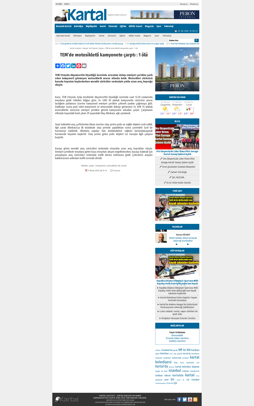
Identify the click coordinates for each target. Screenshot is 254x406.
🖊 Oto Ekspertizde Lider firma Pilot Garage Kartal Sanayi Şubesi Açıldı (177, 160)
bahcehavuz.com (129, 405)
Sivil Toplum (93, 48)
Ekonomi (112, 26)
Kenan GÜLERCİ (183, 231)
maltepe (185, 371)
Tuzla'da (170, 383)
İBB (188, 350)
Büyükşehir (91, 26)
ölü (119, 166)
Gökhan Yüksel (163, 375)
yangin (157, 371)
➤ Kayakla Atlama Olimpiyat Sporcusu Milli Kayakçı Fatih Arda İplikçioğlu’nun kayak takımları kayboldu (177, 290)
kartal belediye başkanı (187, 366)
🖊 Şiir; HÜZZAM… (177, 177)
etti (187, 380)
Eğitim (123, 26)
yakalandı (158, 380)
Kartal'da (187, 353)
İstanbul (195, 379)
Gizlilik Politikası (120, 400)
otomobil (158, 358)
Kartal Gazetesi (75, 48)
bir (172, 379)
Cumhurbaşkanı (160, 383)
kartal (189, 375)
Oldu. (176, 362)
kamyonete (101, 166)
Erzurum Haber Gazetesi (177, 338)
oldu (171, 354)
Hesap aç (184, 4)
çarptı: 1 (92, 166)
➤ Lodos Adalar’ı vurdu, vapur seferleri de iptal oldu (177, 313)
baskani (185, 358)
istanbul (175, 370)
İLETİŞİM (59, 4)
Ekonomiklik (177, 335)
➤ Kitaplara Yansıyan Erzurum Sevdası (177, 318)
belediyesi (195, 354)
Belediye (78, 26)
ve (180, 349)
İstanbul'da (166, 350)
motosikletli (112, 166)
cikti (197, 363)
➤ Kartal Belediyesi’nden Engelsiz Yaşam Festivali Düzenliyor (177, 299)
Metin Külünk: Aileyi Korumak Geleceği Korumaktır (183, 236)
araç (197, 376)
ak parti (164, 371)
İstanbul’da (194, 371)
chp (174, 354)
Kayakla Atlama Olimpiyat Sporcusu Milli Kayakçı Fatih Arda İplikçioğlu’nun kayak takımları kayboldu (177, 283)
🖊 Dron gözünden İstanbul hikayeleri (177, 166)
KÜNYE (66, 4)
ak (183, 380)
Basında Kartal (63, 26)
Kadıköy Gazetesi (177, 341)
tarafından (167, 358)
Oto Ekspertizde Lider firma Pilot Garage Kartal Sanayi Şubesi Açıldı (177, 153)
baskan (195, 350)
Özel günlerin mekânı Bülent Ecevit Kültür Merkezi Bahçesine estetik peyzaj (82, 43)
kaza (182, 363)
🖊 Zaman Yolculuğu (177, 172)
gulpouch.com (110, 405)
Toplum (101, 48)
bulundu (171, 367)
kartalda (177, 375)
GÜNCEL (158, 350)
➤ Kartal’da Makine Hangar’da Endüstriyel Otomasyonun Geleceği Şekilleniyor (177, 306)
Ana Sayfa (109, 400)
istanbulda (190, 363)
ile (184, 350)
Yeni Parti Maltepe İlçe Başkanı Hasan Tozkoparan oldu (184, 43)
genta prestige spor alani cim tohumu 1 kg (109, 402)
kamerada (176, 357)
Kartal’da (161, 366)
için (175, 383)
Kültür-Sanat (135, 26)
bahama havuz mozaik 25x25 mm (134, 402)
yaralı (175, 350)
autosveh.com (119, 405)
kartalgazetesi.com (103, 398)
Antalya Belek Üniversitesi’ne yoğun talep (137, 43)
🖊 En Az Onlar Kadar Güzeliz (177, 182)
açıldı (179, 380)
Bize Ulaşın (130, 400)
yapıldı (179, 354)
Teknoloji (168, 26)
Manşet (85, 48)
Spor (158, 26)
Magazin (149, 26)
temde (124, 166)
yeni (166, 379)
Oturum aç (194, 4)
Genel (103, 26)
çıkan (157, 353)
